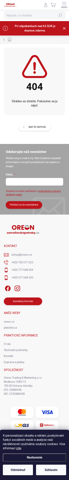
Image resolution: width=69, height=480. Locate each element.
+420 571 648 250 (22, 277)
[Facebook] (7, 287)
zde (18, 448)
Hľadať (60, 15)
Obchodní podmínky (16, 350)
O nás (7, 343)
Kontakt (8, 356)
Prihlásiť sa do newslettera (24, 204)
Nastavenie (34, 457)
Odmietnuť (18, 470)
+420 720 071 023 (22, 262)
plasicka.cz (10, 327)
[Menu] (64, 5)
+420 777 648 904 (22, 269)
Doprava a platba (14, 362)
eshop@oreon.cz (22, 254)
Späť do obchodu (37, 127)
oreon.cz (9, 321)
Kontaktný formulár (23, 301)
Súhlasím (51, 470)
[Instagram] (16, 287)
